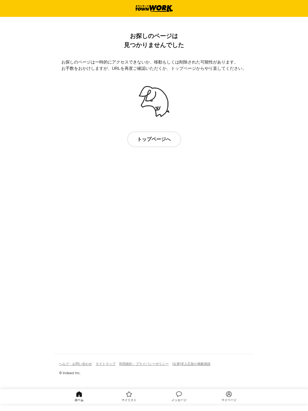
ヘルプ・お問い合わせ (75, 364)
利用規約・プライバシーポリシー (144, 364)
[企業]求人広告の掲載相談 (191, 364)
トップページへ (154, 139)
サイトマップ (106, 364)
